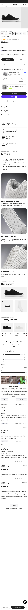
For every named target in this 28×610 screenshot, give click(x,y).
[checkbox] (14, 77)
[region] (14, 380)
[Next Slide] (26, 380)
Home (2, 6)
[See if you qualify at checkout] (1, 51)
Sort (16, 404)
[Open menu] (26, 607)
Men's (20, 59)
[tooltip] (18, 386)
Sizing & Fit (4, 107)
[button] (14, 354)
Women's (8, 59)
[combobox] (13, 79)
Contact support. (18, 508)
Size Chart (21, 81)
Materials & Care (5, 115)
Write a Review (16, 39)
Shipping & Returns (6, 111)
